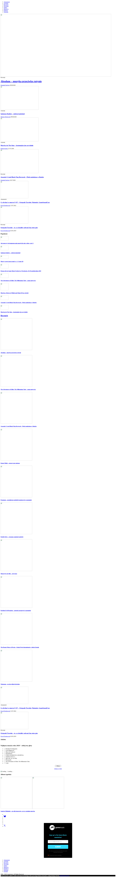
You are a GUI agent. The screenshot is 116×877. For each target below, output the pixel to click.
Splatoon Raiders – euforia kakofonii (13, 114)
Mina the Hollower (10, 752)
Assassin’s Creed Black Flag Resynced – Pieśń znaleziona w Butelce (22, 177)
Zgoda (61, 875)
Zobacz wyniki (58, 768)
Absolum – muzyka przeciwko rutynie (21, 81)
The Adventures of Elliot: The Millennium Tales (18, 761)
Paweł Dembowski (5, 205)
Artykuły (6, 3)
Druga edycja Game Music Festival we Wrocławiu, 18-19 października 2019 (21, 271)
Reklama (6, 870)
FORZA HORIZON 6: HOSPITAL (15, 755)
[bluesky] (5, 817)
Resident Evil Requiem (11, 748)
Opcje (67, 875)
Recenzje (6, 4)
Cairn (7, 763)
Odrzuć (64, 875)
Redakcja (6, 868)
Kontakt (6, 871)
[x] (5, 826)
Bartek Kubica (4, 148)
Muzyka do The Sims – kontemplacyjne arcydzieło (17, 145)
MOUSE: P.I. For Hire (11, 758)
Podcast (6, 10)
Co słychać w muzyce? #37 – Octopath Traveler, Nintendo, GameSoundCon (25, 202)
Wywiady (6, 6)
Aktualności (7, 2)
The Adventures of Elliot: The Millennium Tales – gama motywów (18, 280)
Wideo (5, 7)
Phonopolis (8, 760)
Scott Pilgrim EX (10, 750)
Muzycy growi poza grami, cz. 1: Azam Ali (12, 261)
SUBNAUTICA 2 (10, 756)
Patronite (6, 12)
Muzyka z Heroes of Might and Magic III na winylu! (15, 293)
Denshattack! (9, 753)
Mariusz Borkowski (5, 117)
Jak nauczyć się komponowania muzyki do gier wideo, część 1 (17, 243)
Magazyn (6, 9)
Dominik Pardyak (5, 85)
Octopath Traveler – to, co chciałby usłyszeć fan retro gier (19, 227)
